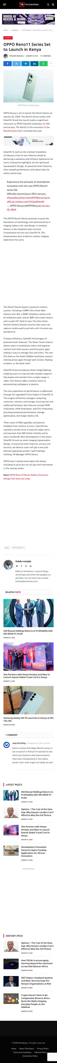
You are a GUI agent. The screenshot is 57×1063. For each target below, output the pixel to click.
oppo (7, 548)
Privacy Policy (43, 1049)
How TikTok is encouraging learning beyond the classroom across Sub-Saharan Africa (37, 963)
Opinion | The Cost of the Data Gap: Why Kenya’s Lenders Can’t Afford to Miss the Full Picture (37, 812)
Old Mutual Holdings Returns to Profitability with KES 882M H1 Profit (37, 794)
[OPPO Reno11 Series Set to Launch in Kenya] (28, 86)
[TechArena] (28, 4)
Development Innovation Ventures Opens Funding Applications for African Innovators (33, 851)
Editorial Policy (41, 1052)
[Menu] (4, 4)
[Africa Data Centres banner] (28, 19)
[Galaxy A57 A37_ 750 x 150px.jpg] (28, 145)
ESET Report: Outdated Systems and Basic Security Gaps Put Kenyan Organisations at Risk (37, 980)
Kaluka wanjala (17, 56)
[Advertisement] (28, 273)
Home (13, 1049)
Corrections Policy (30, 1056)
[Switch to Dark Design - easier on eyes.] (48, 4)
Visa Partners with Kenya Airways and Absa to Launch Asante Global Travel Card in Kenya (26, 676)
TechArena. (23, 1043)
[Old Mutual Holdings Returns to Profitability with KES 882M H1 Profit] (28, 613)
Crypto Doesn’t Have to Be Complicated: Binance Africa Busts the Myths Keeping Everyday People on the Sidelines (35, 1001)
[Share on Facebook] (7, 63)
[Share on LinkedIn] (34, 63)
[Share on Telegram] (25, 63)
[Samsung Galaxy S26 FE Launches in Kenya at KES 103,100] (28, 700)
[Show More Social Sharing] (51, 63)
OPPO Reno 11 (18, 548)
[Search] (52, 4)
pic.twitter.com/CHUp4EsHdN (28, 201)
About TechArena (26, 1049)
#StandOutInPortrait (18, 197)
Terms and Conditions (22, 1052)
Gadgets (8, 38)
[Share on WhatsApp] (43, 63)
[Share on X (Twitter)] (16, 63)
